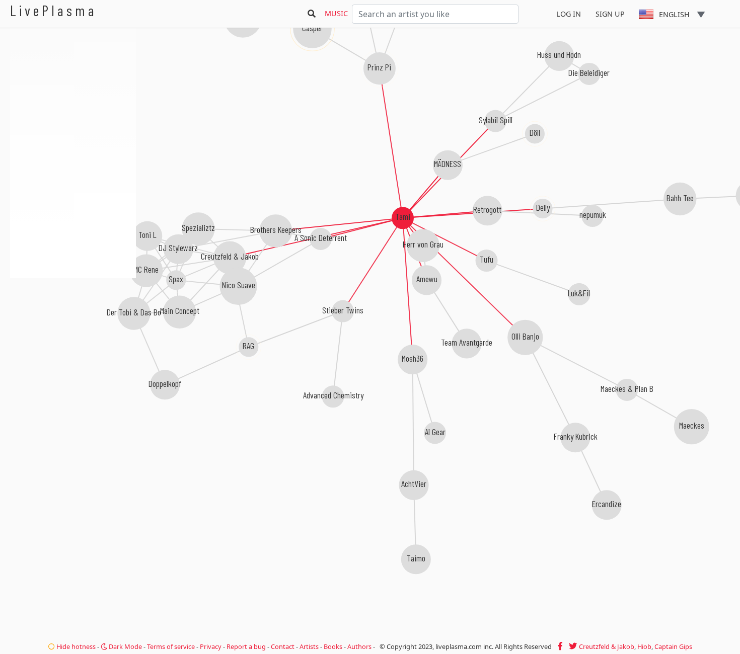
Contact (282, 646)
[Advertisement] (73, 332)
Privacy (210, 646)
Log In (568, 14)
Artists (309, 646)
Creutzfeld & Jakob (606, 646)
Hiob (644, 646)
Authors (359, 646)
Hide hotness (75, 646)
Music (336, 13)
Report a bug (246, 646)
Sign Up (610, 14)
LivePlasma (53, 10)
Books (333, 646)
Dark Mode (124, 646)
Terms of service (171, 646)
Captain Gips (673, 646)
